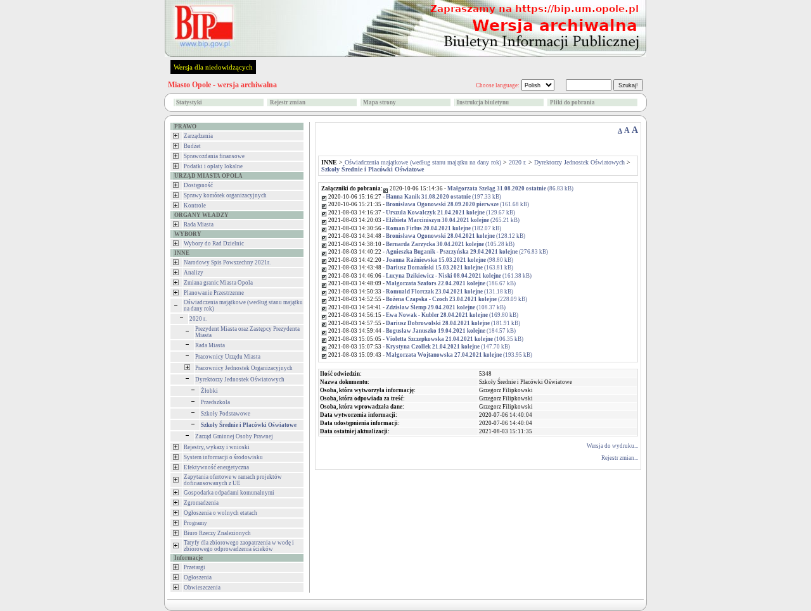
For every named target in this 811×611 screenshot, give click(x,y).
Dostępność (198, 185)
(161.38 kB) (459, 276)
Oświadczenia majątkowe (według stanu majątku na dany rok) (423, 162)
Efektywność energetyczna (216, 467)
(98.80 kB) (449, 260)
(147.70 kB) (448, 346)
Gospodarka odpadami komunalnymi (229, 493)
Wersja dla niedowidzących (213, 67)
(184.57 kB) (451, 331)
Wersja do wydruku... (612, 446)
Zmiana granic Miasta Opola (218, 283)
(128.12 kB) (455, 236)
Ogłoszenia (198, 577)
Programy (195, 523)
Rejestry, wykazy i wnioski (217, 447)
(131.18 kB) (449, 291)
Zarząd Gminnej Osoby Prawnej (234, 436)
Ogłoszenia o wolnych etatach (220, 513)
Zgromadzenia (201, 503)
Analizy (193, 272)
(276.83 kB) (467, 252)
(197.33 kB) (443, 197)
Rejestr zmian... (619, 458)
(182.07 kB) (443, 228)
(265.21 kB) (453, 220)
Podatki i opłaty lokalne (213, 166)
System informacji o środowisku (223, 457)
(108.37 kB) (446, 307)
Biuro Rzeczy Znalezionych (217, 533)
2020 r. (198, 319)
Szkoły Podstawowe (225, 413)
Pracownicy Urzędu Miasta (227, 357)
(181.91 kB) (453, 323)
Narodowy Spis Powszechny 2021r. (227, 262)
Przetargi (194, 567)
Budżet (192, 146)
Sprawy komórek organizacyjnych (225, 195)
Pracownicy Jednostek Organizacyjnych (244, 368)
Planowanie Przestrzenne (214, 293)
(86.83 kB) (510, 188)
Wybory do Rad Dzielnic (214, 243)
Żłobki (209, 391)
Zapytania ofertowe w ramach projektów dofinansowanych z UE (233, 480)
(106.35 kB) (454, 339)
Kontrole (195, 205)
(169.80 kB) (452, 315)
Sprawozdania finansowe (214, 156)
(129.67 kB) (450, 212)
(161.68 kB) (457, 204)
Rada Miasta (199, 224)
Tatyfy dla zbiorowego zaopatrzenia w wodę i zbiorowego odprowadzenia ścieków (239, 546)
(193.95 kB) (459, 355)
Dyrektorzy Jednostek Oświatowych (239, 379)
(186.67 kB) (451, 283)
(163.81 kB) (449, 267)
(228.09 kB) (456, 299)
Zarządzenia (198, 136)
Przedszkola (215, 402)
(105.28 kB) (450, 244)
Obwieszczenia (202, 587)
